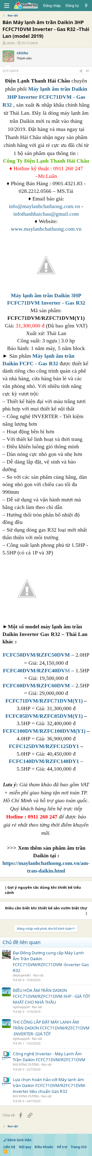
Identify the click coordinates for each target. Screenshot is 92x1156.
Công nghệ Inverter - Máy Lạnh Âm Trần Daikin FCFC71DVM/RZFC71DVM (49, 1056)
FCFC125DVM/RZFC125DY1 (44, 746)
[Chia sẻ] (81, 71)
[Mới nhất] (86, 5)
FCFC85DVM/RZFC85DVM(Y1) (44, 716)
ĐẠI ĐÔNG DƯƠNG (26, 1064)
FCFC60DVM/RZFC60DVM (36, 685)
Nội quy (25, 1147)
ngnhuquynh (21, 1007)
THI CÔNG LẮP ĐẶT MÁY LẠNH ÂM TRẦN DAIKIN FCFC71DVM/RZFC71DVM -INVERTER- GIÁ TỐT (51, 1028)
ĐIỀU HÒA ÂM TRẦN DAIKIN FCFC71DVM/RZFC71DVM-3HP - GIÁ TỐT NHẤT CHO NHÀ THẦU (51, 996)
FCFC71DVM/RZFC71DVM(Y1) (44, 701)
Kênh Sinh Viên (19, 1140)
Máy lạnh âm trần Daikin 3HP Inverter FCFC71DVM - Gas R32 (44, 97)
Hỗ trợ (62, 1147)
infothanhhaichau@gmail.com (46, 214)
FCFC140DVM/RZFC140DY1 (44, 761)
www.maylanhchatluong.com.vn (46, 229)
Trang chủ (79, 1147)
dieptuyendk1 (22, 975)
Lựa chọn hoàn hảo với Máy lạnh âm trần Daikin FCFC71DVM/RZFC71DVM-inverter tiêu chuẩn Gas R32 (49, 1085)
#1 (88, 71)
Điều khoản (44, 1147)
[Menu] (7, 6)
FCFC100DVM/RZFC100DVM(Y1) (44, 731)
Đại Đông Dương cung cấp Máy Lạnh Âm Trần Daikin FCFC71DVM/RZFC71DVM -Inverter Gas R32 (51, 961)
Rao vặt (38, 975)
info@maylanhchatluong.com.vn (44, 206)
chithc (10, 43)
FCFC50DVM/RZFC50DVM (36, 655)
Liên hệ (9, 1147)
